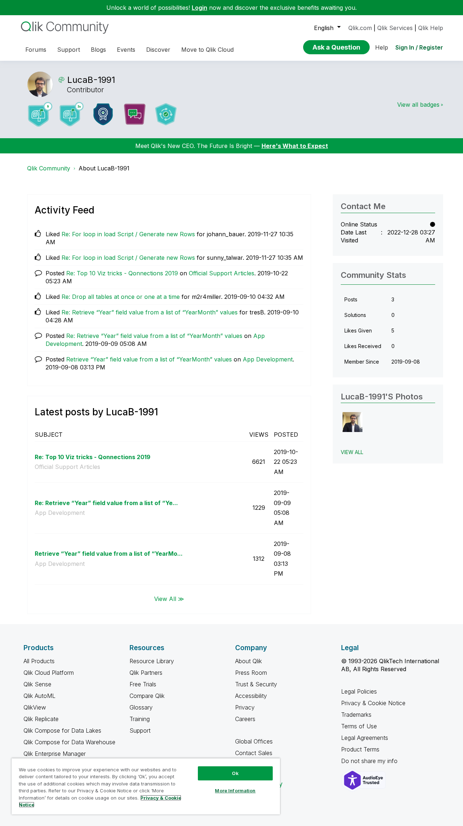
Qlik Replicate (41, 719)
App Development (268, 359)
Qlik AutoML (39, 695)
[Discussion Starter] (135, 114)
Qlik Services (395, 27)
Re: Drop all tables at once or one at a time (120, 296)
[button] (352, 422)
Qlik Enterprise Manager (55, 753)
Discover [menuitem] (158, 49)
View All (352, 452)
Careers (245, 719)
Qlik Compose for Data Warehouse (69, 742)
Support (139, 730)
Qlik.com (360, 27)
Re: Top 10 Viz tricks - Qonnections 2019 (122, 273)
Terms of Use (359, 726)
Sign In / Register (419, 47)
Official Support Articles (221, 273)
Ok (235, 773)
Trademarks (356, 714)
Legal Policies (359, 691)
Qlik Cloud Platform (49, 672)
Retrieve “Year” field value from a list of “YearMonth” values (149, 359)
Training (139, 719)
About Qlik (248, 661)
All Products (39, 661)
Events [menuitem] (126, 49)
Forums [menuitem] (35, 49)
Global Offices (254, 741)
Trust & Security (256, 684)
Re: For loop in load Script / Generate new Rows (128, 234)
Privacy (245, 707)
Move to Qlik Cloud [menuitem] (207, 49)
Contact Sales (253, 753)
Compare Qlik (147, 695)
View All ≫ (169, 598)
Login (199, 7)
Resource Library (151, 661)
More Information (235, 790)
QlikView (35, 707)
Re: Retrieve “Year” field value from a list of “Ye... (106, 503)
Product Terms (360, 749)
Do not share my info (370, 760)
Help (381, 47)
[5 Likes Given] (40, 114)
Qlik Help (430, 27)
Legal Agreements (364, 737)
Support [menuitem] (68, 49)
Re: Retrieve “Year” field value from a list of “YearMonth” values (149, 312)
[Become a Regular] (166, 114)
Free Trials (142, 684)
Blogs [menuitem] (98, 49)
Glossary (141, 707)
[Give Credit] (103, 114)
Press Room (251, 672)
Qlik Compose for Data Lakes (62, 730)
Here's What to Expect (295, 145)
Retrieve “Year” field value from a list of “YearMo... (109, 553)
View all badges (418, 104)
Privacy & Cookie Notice (373, 703)
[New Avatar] (72, 114)
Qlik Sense (37, 684)
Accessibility (251, 695)
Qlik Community (48, 168)
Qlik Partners (145, 672)
